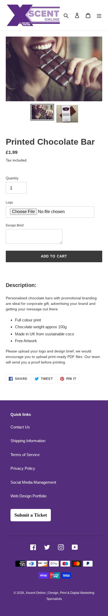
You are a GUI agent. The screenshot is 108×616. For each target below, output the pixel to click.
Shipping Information (27, 440)
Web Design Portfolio (28, 496)
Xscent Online (36, 593)
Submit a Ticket (30, 515)
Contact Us (20, 427)
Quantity (12, 178)
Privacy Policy (22, 468)
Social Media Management (33, 482)
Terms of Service (25, 454)
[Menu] (99, 15)
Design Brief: (15, 225)
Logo (9, 202)
